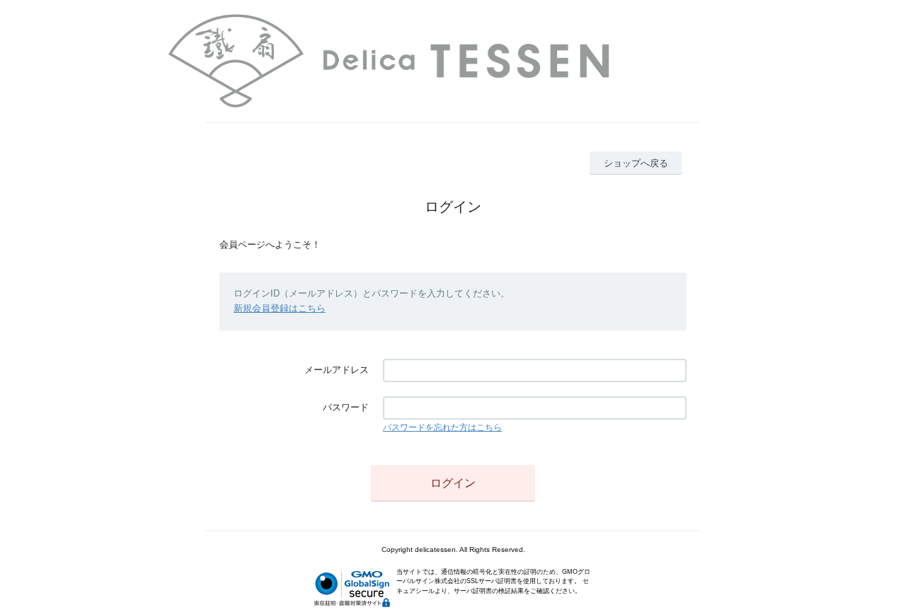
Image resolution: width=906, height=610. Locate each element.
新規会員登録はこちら (280, 308)
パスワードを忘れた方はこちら (442, 427)
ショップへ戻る (636, 163)
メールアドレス (336, 369)
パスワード (346, 407)
